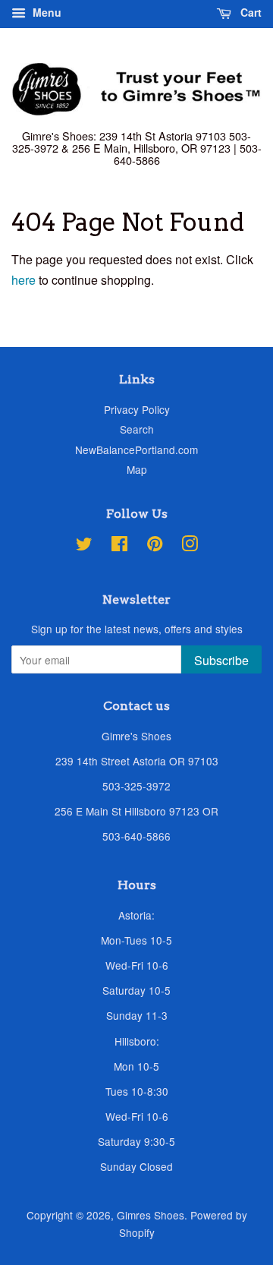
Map (137, 469)
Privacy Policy (137, 409)
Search (137, 429)
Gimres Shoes (150, 1214)
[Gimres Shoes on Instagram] (189, 546)
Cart (249, 12)
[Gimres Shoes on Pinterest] (154, 546)
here (23, 280)
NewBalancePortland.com (136, 449)
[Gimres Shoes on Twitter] (84, 546)
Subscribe (221, 660)
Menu (45, 12)
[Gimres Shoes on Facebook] (119, 546)
